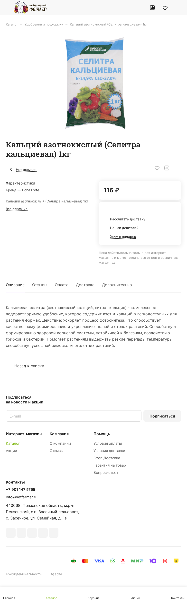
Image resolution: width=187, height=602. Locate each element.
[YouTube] (43, 533)
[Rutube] (21, 533)
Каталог (13, 443)
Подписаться (162, 416)
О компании (60, 443)
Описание (15, 284)
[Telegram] (32, 533)
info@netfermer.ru (21, 497)
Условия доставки (109, 450)
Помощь (102, 433)
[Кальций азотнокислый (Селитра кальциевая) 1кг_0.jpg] (95, 83)
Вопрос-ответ (106, 472)
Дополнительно (117, 284)
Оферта (55, 574)
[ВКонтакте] (11, 533)
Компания (59, 433)
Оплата (61, 284)
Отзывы (39, 284)
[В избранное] (157, 168)
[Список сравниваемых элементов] (152, 7)
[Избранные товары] (165, 7)
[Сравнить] (166, 168)
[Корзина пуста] (177, 7)
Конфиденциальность (24, 574)
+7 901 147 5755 (20, 489)
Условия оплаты (108, 443)
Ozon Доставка (107, 458)
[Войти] (140, 7)
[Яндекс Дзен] (53, 533)
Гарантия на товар (110, 465)
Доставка (85, 284)
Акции (11, 450)
